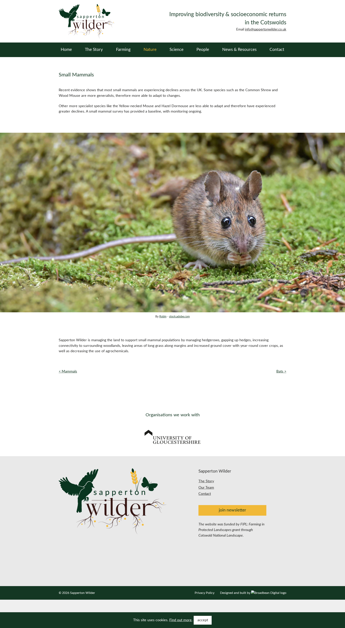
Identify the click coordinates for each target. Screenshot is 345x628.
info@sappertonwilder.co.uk (265, 29)
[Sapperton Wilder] (87, 21)
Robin (163, 316)
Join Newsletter (232, 510)
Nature (150, 49)
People (202, 49)
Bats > (281, 371)
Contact (277, 49)
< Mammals (68, 371)
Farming (123, 49)
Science (176, 49)
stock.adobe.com (179, 316)
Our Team (206, 488)
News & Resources (239, 49)
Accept (202, 620)
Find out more (180, 620)
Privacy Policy (204, 592)
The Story (94, 49)
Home (66, 49)
